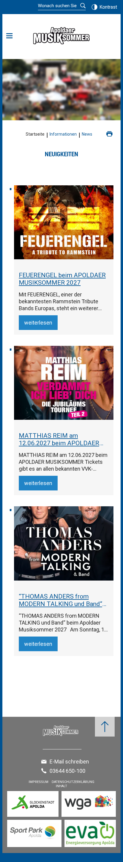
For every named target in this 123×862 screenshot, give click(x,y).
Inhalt (61, 786)
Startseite (35, 134)
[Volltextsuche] (62, 6)
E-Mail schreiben (69, 761)
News (87, 134)
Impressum (38, 782)
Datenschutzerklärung (73, 782)
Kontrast (108, 7)
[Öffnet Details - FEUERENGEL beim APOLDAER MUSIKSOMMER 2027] (63, 222)
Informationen (63, 134)
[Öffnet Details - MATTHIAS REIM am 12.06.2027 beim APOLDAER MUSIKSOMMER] (63, 383)
